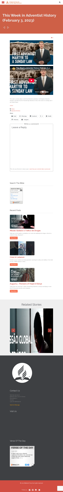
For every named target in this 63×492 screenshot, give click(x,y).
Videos (13, 109)
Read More (14, 238)
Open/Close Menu (3, 2)
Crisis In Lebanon (17, 257)
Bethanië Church (28, 483)
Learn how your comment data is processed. (39, 169)
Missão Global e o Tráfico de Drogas (25, 230)
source (11, 105)
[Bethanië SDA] (32, 2)
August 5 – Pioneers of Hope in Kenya (26, 284)
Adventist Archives (15, 110)
